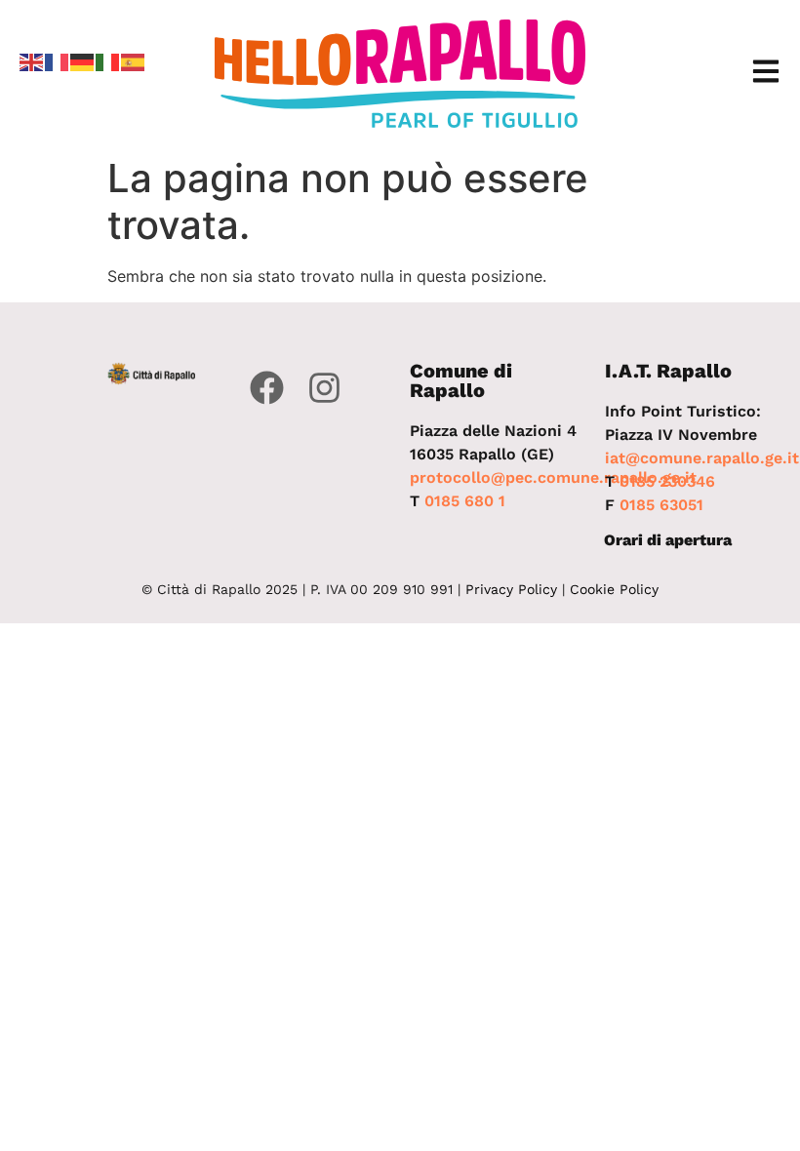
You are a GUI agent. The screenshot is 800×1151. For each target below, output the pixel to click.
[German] (83, 60)
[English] (32, 60)
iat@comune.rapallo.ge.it (702, 458)
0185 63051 (661, 505)
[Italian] (108, 60)
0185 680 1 (464, 501)
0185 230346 (667, 481)
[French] (57, 60)
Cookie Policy (614, 589)
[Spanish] (133, 60)
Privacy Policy (511, 589)
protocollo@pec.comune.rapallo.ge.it (553, 477)
